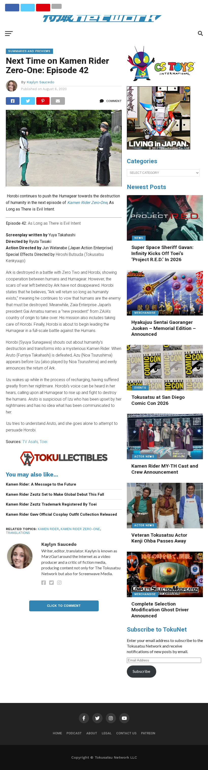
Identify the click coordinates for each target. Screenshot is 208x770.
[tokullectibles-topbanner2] (64, 465)
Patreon (148, 733)
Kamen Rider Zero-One (80, 529)
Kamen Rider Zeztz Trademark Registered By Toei (51, 504)
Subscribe (141, 671)
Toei (43, 441)
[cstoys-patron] (163, 83)
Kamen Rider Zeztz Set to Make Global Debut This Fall (55, 494)
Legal (107, 733)
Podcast (74, 733)
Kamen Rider (48, 529)
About (91, 733)
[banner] (158, 148)
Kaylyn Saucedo (40, 82)
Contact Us (126, 733)
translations (18, 533)
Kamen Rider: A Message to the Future (41, 484)
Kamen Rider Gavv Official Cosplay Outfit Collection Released (61, 514)
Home (57, 733)
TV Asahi (30, 441)
